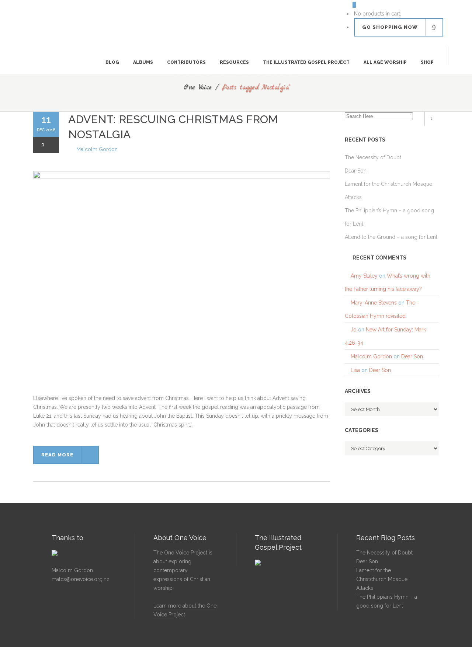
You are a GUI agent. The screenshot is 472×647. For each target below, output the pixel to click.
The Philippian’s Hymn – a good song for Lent (386, 601)
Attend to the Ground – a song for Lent (391, 237)
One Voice (198, 87)
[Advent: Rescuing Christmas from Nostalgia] (181, 282)
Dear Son (412, 356)
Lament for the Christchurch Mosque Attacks (381, 579)
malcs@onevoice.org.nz (81, 579)
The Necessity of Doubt (384, 553)
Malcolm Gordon (97, 149)
